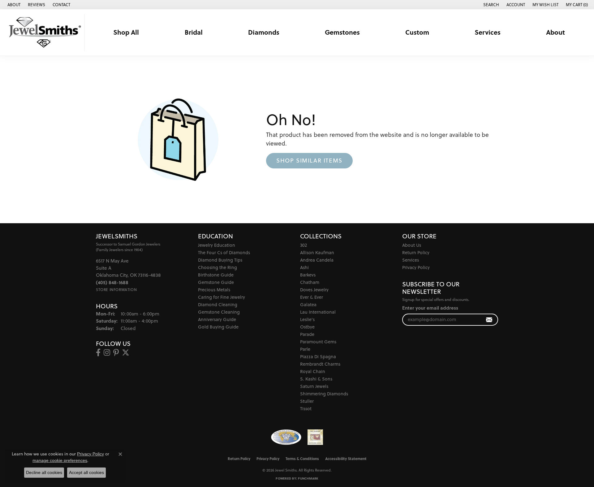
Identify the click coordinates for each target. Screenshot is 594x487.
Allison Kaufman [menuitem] (317, 252)
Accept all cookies (86, 472)
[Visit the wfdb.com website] (286, 437)
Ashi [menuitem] (304, 267)
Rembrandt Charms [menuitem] (320, 364)
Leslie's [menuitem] (307, 319)
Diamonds (263, 32)
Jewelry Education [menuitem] (216, 245)
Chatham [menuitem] (309, 282)
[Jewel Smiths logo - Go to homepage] (43, 32)
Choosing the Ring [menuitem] (217, 267)
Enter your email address (430, 307)
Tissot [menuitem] (306, 408)
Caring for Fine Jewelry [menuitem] (221, 297)
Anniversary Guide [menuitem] (217, 319)
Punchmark (308, 478)
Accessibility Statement (346, 458)
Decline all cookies (44, 472)
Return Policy (415, 252)
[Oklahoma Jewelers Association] (315, 437)
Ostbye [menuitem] (307, 327)
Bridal (194, 32)
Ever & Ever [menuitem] (311, 297)
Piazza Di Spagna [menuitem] (318, 356)
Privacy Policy (416, 267)
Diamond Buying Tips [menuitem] (220, 260)
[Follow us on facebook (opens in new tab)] (98, 352)
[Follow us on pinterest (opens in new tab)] (116, 352)
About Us (411, 245)
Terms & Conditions (302, 458)
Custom (417, 32)
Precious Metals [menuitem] (214, 289)
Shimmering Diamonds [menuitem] (324, 393)
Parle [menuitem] (305, 349)
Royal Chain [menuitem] (312, 371)
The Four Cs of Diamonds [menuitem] (224, 252)
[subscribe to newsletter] (489, 319)
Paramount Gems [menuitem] (318, 341)
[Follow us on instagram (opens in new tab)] (107, 352)
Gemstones (342, 32)
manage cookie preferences (59, 460)
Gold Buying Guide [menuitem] (218, 327)
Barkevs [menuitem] (308, 275)
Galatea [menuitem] (308, 304)
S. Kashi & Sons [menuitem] (316, 379)
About (555, 32)
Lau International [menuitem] (318, 312)
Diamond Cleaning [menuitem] (217, 304)
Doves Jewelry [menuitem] (314, 289)
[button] (490, 4)
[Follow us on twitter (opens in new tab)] (125, 352)
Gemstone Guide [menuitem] (216, 282)
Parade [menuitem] (307, 334)
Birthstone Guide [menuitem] (216, 275)
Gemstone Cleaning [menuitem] (219, 312)
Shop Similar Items (309, 160)
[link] (13, 4)
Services (488, 32)
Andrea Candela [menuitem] (317, 260)
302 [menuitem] (303, 245)
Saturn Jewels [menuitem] (314, 386)
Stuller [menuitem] (307, 401)
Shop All (126, 32)
